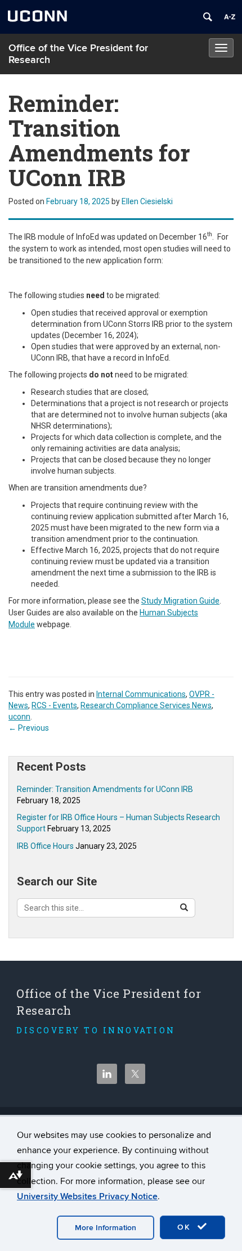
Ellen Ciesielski (147, 201)
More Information (105, 1227)
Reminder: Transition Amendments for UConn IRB (105, 789)
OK (185, 1227)
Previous (28, 727)
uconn (19, 716)
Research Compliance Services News (146, 705)
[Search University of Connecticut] (208, 17)
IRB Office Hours (45, 846)
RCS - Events (54, 705)
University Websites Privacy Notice (87, 1196)
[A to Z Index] (230, 17)
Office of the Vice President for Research (78, 54)
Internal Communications (141, 694)
